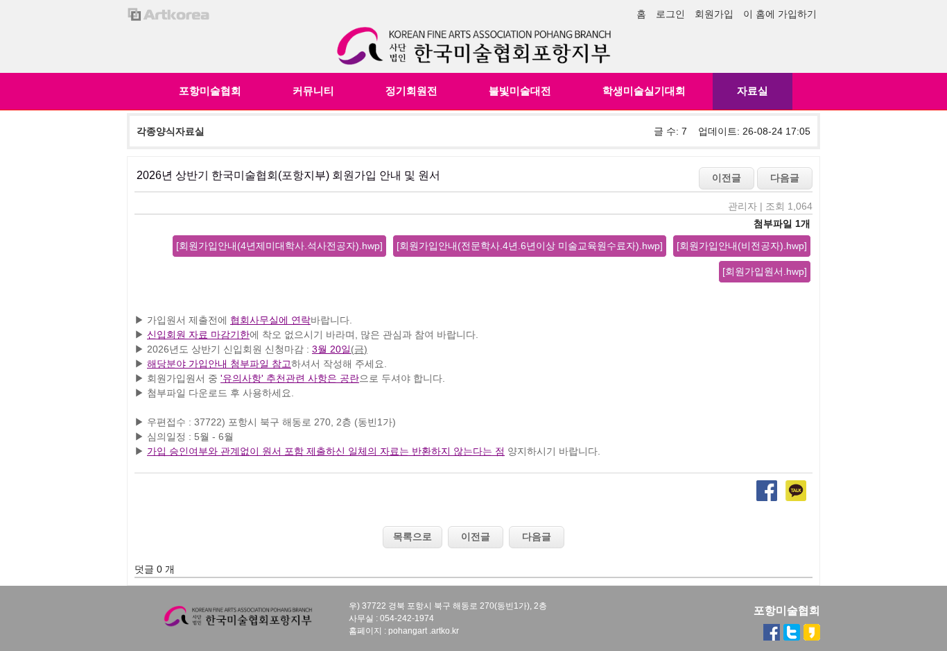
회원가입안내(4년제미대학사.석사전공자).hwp (279, 245)
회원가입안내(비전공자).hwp (741, 245)
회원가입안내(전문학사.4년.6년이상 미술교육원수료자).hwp (529, 245)
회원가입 (714, 13)
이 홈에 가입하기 (780, 13)
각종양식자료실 (171, 131)
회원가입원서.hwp (764, 271)
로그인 (670, 13)
